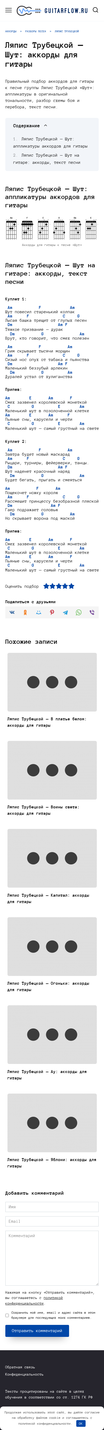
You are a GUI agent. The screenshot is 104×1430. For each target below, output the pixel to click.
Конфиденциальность (24, 1374)
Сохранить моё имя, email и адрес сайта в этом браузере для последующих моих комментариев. (53, 1315)
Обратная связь (20, 1367)
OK (81, 1423)
